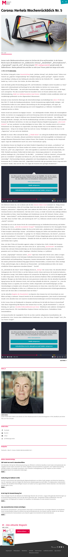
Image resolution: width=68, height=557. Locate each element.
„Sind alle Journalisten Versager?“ (25, 227)
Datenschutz (38, 551)
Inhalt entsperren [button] (34, 185)
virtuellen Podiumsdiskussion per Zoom (27, 307)
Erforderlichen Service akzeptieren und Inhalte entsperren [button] (34, 190)
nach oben (63, 360)
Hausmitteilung (25, 74)
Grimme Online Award (40, 205)
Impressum (9, 551)
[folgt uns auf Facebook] (57, 547)
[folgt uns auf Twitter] (59, 547)
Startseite (3, 450)
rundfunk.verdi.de (48, 551)
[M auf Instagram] (61, 547)
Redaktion (24, 551)
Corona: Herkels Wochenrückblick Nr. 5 (22, 450)
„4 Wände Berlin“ (34, 134)
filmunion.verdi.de (34, 553)
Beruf (9, 450)
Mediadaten (17, 551)
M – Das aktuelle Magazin (14, 525)
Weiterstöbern (21, 531)
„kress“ (29, 254)
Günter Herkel (12, 71)
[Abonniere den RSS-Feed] (63, 547)
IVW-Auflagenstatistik (42, 65)
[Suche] (52, 547)
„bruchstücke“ (49, 246)
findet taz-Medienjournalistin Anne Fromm (26, 94)
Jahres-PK (56, 100)
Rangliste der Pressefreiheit (20, 294)
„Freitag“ (39, 270)
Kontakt (31, 551)
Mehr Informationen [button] (34, 181)
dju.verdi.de (58, 551)
